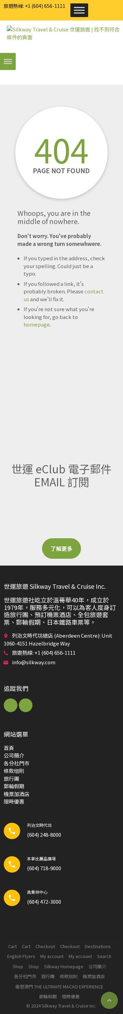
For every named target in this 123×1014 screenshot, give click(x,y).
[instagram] (25, 705)
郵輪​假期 (14, 786)
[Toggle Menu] (79, 10)
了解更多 (61, 548)
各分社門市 (16, 763)
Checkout (45, 946)
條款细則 (14, 770)
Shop (18, 966)
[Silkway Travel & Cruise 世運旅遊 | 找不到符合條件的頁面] (65, 38)
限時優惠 (14, 801)
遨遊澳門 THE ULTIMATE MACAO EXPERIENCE (59, 986)
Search (104, 956)
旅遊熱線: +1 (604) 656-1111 (34, 5)
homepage (37, 324)
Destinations (98, 946)
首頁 (9, 747)
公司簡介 (14, 755)
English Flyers (21, 956)
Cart (12, 946)
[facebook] (10, 705)
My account (52, 956)
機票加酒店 (16, 793)
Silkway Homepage (63, 966)
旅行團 (11, 778)
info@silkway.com (33, 662)
